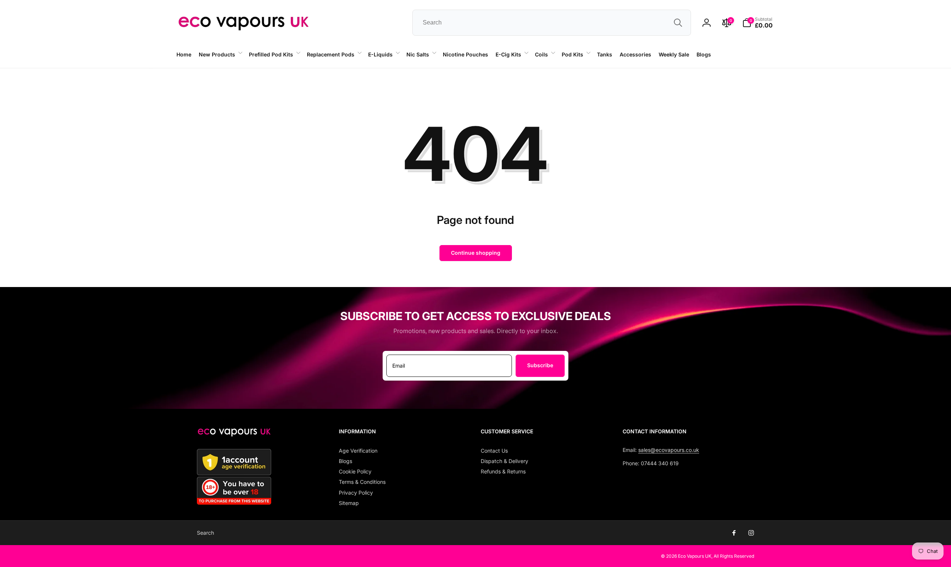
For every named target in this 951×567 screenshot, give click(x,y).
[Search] (678, 22)
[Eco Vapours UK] (234, 434)
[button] (220, 54)
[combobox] (551, 23)
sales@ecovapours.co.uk (668, 450)
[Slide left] (151, 68)
